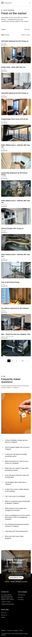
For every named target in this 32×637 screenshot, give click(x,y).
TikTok (20, 630)
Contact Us (4, 615)
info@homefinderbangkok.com (9, 604)
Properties (20, 597)
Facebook (9, 630)
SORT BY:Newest (26, 34)
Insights (3, 617)
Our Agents (21, 599)
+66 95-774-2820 (6, 601)
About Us (3, 612)
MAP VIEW (27, 29)
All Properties (21, 595)
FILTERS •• (4, 29)
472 (23, 360)
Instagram (15, 630)
